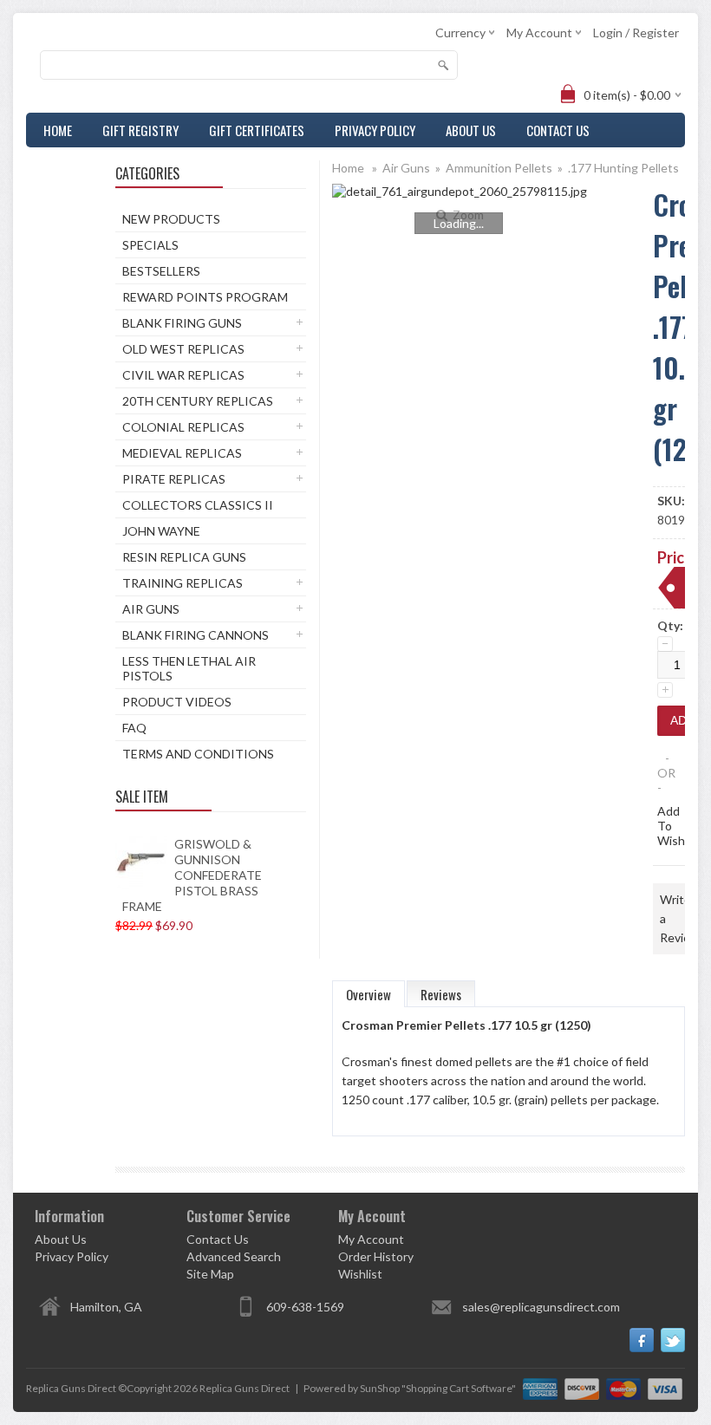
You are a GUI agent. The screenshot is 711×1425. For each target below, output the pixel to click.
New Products (171, 218)
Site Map (210, 1273)
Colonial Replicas (183, 427)
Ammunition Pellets (499, 167)
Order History (376, 1256)
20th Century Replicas (197, 401)
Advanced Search (233, 1256)
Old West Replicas (183, 349)
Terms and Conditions (198, 753)
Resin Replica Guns (184, 557)
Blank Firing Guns (182, 323)
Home (57, 130)
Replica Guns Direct (244, 1388)
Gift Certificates (256, 130)
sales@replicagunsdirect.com (541, 1306)
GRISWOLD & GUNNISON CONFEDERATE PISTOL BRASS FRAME (192, 875)
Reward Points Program (205, 297)
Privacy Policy (375, 130)
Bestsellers (161, 271)
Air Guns (150, 609)
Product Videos (177, 701)
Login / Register (636, 32)
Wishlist (360, 1273)
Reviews (441, 994)
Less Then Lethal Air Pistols (189, 668)
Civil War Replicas (183, 375)
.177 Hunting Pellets (623, 167)
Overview (368, 994)
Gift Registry (140, 130)
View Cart (70, 164)
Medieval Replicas (182, 453)
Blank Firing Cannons (195, 635)
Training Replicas (182, 583)
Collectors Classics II (197, 505)
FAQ (134, 727)
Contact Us (558, 130)
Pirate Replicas (173, 479)
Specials (150, 245)
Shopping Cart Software (459, 1388)
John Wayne (161, 531)
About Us (471, 130)
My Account (371, 1239)
